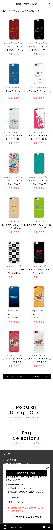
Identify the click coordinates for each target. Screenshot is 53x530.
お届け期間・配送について (16, 463)
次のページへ (39, 376)
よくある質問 (9, 460)
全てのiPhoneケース (16, 11)
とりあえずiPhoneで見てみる (26, 517)
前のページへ (16, 376)
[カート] (49, 4)
